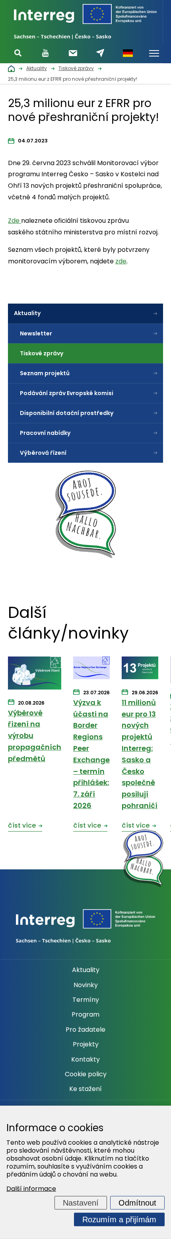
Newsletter (36, 333)
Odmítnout (137, 1202)
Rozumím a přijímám (119, 1219)
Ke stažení (85, 1089)
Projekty (86, 1044)
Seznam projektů (45, 373)
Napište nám (100, 53)
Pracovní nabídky (45, 433)
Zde (14, 220)
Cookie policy (86, 1074)
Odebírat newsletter (73, 53)
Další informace (31, 1188)
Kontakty (85, 1059)
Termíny (85, 999)
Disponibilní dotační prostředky (66, 413)
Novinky (86, 985)
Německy (128, 53)
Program (85, 1014)
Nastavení (81, 1202)
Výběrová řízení (43, 453)
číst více (22, 825)
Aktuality (27, 313)
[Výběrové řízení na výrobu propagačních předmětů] (34, 674)
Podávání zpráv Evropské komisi (66, 393)
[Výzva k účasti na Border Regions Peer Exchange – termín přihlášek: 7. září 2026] (91, 668)
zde (120, 261)
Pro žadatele (85, 1029)
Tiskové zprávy (41, 353)
